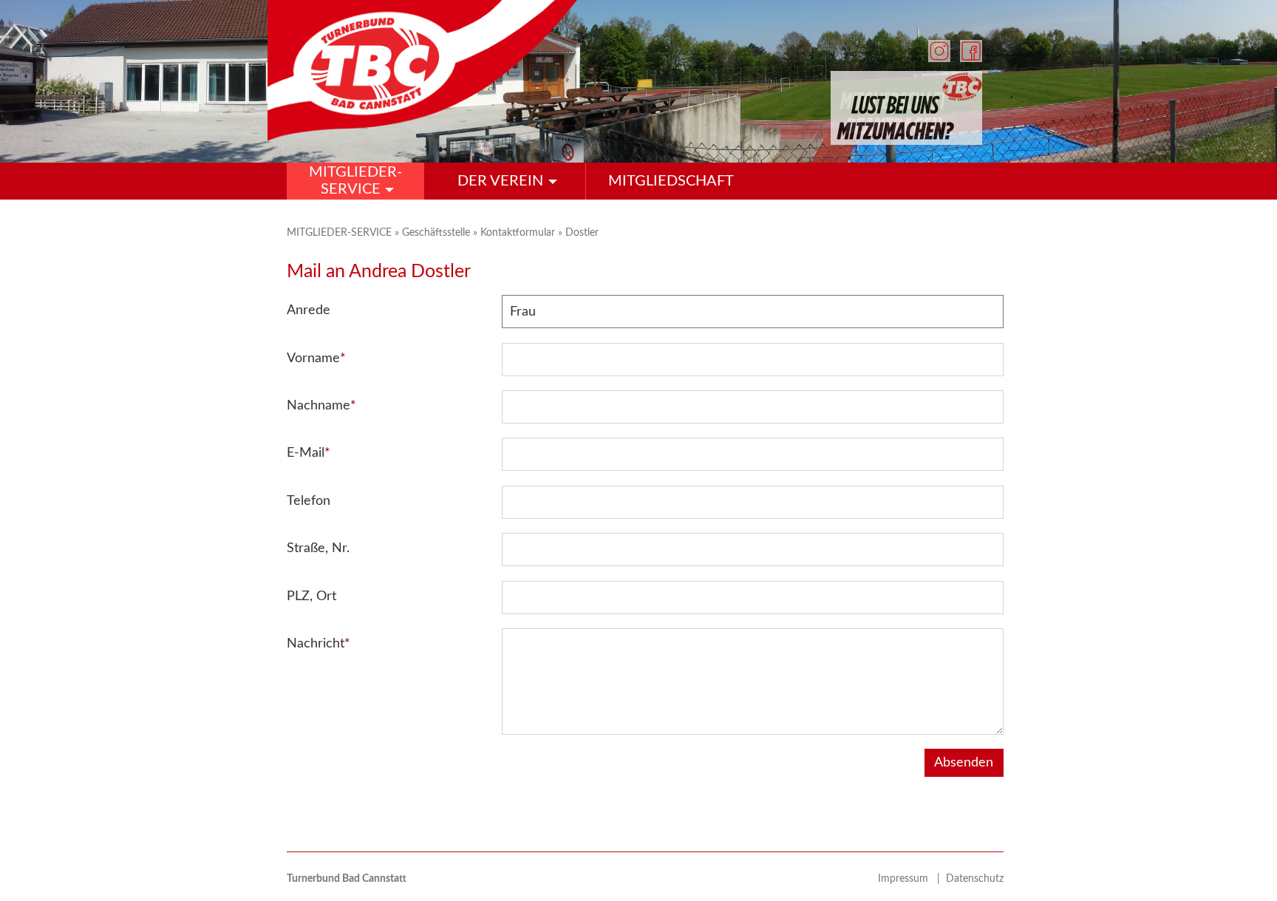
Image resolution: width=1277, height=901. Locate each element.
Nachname (321, 405)
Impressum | (912, 879)
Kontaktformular (519, 232)
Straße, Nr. (318, 548)
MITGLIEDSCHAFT (671, 181)
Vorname (316, 358)
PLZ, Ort (311, 596)
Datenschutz (975, 879)
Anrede (308, 310)
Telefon (308, 501)
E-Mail (308, 453)
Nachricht (318, 643)
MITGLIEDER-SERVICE (341, 232)
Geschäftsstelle (437, 232)
